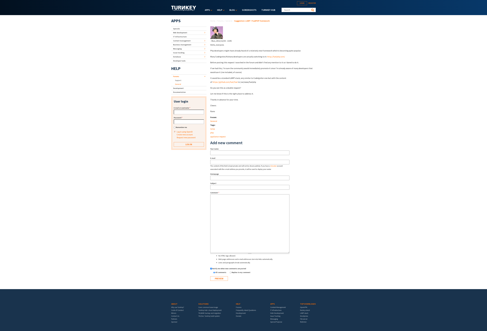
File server (303, 319)
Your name (214, 149)
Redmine (303, 322)
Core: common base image (208, 307)
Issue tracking (178, 53)
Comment (214, 193)
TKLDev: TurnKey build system (209, 316)
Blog (231, 10)
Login (302, 3)
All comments (221, 272)
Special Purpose (276, 322)
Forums (220, 21)
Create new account (185, 134)
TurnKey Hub (268, 10)
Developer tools (179, 61)
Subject (213, 183)
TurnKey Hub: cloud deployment (210, 310)
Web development (180, 32)
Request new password (186, 137)
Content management (182, 41)
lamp (212, 129)
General (228, 21)
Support (178, 80)
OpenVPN (303, 307)
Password (178, 118)
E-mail (212, 158)
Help (219, 10)
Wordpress (304, 316)
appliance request (218, 136)
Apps (207, 10)
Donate (238, 316)
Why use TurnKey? (177, 307)
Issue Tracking (275, 316)
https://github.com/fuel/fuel (225, 82)
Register (312, 3)
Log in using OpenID (185, 132)
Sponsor (174, 322)
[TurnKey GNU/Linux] (183, 10)
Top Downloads (308, 304)
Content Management (278, 307)
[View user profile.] (216, 32)
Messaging (177, 49)
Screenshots (249, 10)
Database (177, 57)
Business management (182, 45)
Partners (174, 319)
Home (212, 21)
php (212, 132)
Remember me (181, 127)
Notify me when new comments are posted (229, 268)
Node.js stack (305, 310)
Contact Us (175, 316)
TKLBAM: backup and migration (209, 313)
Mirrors (173, 313)
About (174, 304)
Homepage (214, 174)
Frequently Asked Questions (246, 310)
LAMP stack (304, 313)
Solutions (203, 304)
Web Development (277, 313)
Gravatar (274, 166)
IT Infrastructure (180, 37)
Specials (176, 29)
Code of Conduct (177, 310)
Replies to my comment (241, 272)
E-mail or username (182, 108)
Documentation (179, 92)
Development (178, 88)
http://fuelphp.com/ (276, 56)
